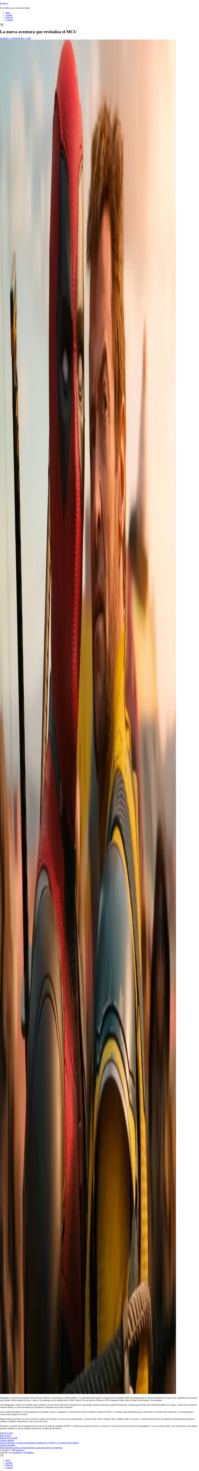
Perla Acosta (5, 1435)
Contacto (9, 20)
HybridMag (29, 1452)
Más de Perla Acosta (8, 1438)
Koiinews (4, 3)
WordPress (16, 1452)
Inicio (7, 12)
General (8, 15)
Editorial (9, 17)
